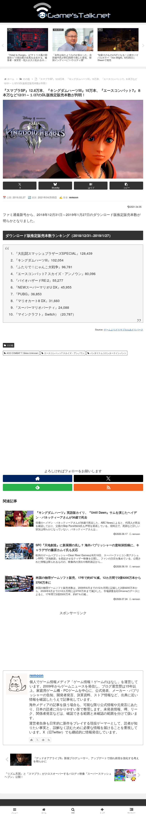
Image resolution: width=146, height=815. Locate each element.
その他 (10, 345)
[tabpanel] (27, 45)
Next (143, 45)
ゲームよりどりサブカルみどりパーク (123, 329)
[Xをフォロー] (108, 478)
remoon (36, 675)
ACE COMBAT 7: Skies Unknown (22, 352)
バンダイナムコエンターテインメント (108, 352)
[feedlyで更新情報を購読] (37, 487)
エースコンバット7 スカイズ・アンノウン (64, 352)
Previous (2, 45)
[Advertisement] (73, 384)
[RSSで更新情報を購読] (108, 487)
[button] (126, 186)
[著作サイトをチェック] (37, 478)
